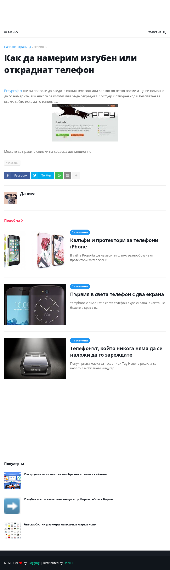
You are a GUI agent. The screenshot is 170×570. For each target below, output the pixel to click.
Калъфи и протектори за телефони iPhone (114, 243)
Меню (13, 32)
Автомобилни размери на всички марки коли (60, 524)
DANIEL (69, 563)
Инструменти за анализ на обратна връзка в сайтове (65, 474)
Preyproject (13, 90)
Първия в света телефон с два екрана (117, 294)
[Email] (67, 175)
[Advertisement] (85, 13)
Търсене (155, 32)
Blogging (34, 563)
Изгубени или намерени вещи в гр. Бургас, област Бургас (68, 499)
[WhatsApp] (59, 175)
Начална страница (17, 47)
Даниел (27, 193)
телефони (40, 47)
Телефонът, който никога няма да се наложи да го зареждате (116, 351)
